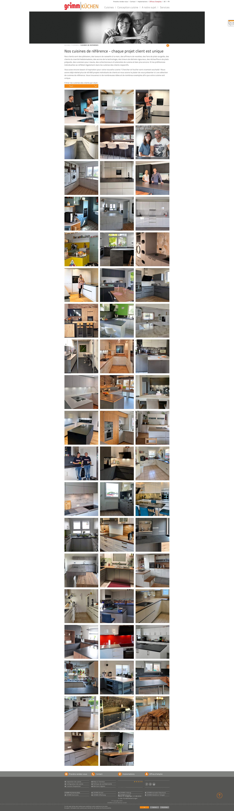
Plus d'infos (164, 807)
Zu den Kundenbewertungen (128, 798)
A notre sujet (149, 7)
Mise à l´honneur (99, 782)
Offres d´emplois (156, 1)
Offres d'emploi (156, 774)
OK (144, 807)
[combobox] (81, 86)
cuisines (75, 45)
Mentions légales (99, 786)
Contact (133, 1)
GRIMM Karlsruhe (72, 795)
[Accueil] (81, 6)
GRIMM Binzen (98, 793)
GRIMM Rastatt (125, 795)
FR (169, 1)
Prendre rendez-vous (120, 1)
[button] (146, 784)
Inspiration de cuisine (73, 782)
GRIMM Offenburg (99, 795)
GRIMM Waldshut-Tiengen (156, 795)
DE (165, 1)
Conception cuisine (127, 7)
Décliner (154, 807)
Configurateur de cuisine (74, 784)
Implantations (142, 1)
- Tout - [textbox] (71, 86)
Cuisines (109, 7)
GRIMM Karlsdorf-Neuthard (156, 793)
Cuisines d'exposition (73, 786)
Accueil (67, 45)
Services (165, 7)
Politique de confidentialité (102, 784)
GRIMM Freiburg (125, 793)
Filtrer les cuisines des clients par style (81, 82)
